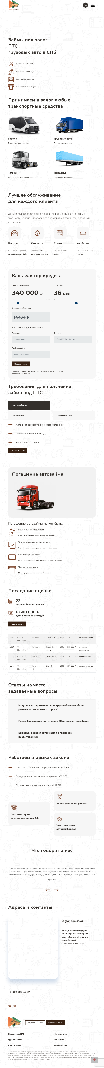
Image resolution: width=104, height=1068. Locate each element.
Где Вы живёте (18, 348)
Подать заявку (21, 364)
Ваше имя (16, 333)
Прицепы (60, 172)
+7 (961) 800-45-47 (72, 921)
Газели (12, 138)
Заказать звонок (35, 1023)
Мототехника (60, 1034)
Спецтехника (14, 1045)
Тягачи (12, 172)
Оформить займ (18, 451)
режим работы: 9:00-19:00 (75, 937)
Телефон (58, 333)
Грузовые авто (15, 1040)
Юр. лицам (59, 1040)
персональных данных (21, 374)
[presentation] (47, 890)
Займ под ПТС (60, 1045)
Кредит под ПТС (16, 1034)
